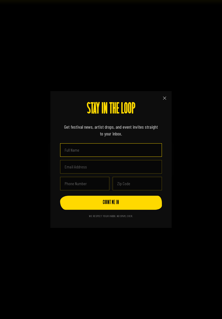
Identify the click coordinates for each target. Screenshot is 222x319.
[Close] (164, 98)
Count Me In (111, 202)
